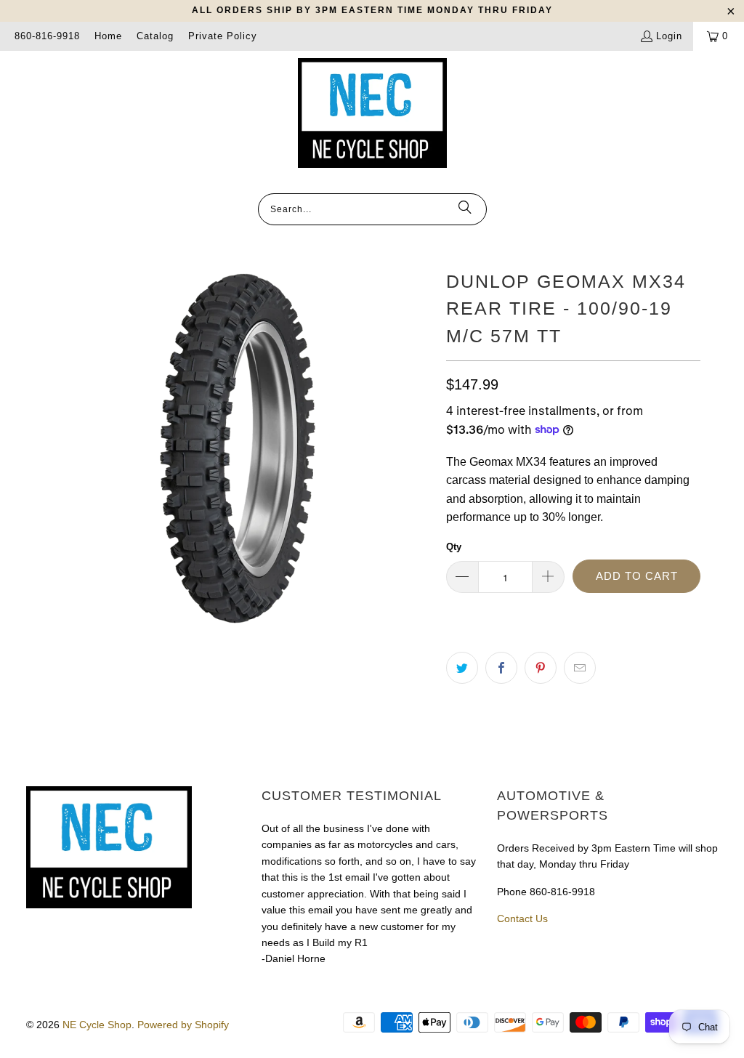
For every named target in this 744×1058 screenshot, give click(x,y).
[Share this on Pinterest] (541, 668)
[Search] (465, 209)
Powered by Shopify (183, 1024)
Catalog (155, 36)
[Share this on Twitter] (462, 668)
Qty (453, 546)
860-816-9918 (47, 36)
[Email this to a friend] (580, 668)
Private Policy (222, 36)
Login (669, 36)
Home (108, 36)
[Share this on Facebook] (501, 668)
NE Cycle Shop (97, 1024)
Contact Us (522, 918)
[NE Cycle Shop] (372, 114)
